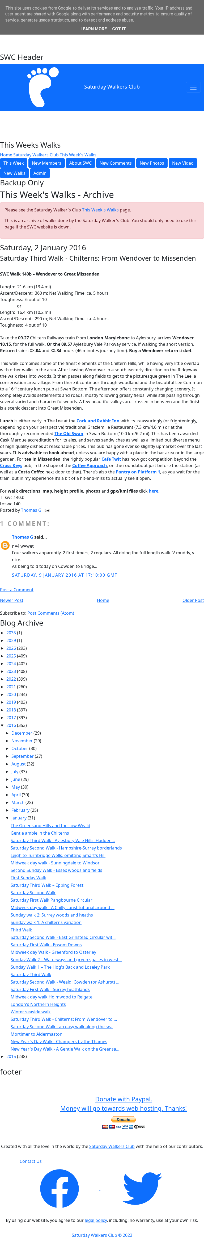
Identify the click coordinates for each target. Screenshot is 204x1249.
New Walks (14, 173)
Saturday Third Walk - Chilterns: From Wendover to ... (64, 1019)
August (19, 764)
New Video (183, 163)
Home (6, 155)
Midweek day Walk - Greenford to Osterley (53, 952)
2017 (11, 718)
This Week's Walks (78, 155)
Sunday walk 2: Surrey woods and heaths (52, 915)
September (23, 756)
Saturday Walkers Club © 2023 (102, 1235)
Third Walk (21, 930)
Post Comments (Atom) (50, 613)
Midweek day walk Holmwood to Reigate (51, 997)
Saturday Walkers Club (112, 86)
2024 (11, 664)
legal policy (96, 1220)
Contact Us (31, 1161)
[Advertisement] (102, 39)
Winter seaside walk (31, 1012)
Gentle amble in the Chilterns (40, 833)
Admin (39, 173)
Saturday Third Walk (31, 974)
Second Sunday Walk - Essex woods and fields (56, 870)
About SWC (80, 163)
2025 (11, 656)
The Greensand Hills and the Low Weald (50, 825)
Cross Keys (11, 465)
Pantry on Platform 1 (138, 472)
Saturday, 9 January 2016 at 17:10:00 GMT (65, 575)
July (15, 772)
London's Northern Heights (38, 1004)
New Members (46, 163)
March (18, 802)
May (16, 787)
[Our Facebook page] (60, 1188)
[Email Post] (45, 510)
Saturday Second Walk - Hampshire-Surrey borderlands (66, 848)
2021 (11, 687)
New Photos (152, 163)
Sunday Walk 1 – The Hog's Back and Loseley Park (60, 967)
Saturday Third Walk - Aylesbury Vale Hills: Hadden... (63, 840)
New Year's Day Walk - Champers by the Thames (59, 1041)
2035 (11, 633)
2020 (11, 694)
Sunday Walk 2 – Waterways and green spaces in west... (66, 960)
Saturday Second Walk (33, 893)
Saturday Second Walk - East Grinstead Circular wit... (63, 937)
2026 (11, 648)
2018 (11, 710)
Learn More (93, 28)
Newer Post (11, 600)
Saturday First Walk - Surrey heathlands (50, 989)
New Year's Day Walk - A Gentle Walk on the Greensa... (65, 1049)
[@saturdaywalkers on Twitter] (142, 1188)
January (19, 818)
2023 (11, 671)
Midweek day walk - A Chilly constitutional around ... (62, 907)
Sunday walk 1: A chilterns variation (46, 922)
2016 (11, 725)
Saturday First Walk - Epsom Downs (46, 945)
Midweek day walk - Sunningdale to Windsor (55, 863)
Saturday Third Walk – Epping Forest (47, 885)
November (22, 741)
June (16, 779)
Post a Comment (16, 590)
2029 (11, 640)
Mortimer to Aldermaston (36, 1034)
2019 (11, 702)
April (16, 795)
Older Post (193, 600)
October (20, 748)
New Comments (116, 163)
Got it (119, 28)
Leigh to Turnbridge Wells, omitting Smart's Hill (58, 855)
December (22, 733)
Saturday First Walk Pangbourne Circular (51, 900)
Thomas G (31, 510)
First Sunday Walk (28, 878)
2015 (11, 1056)
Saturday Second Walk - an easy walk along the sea (62, 1027)
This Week (13, 163)
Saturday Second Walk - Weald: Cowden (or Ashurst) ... (65, 982)
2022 (11, 679)
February (21, 810)
